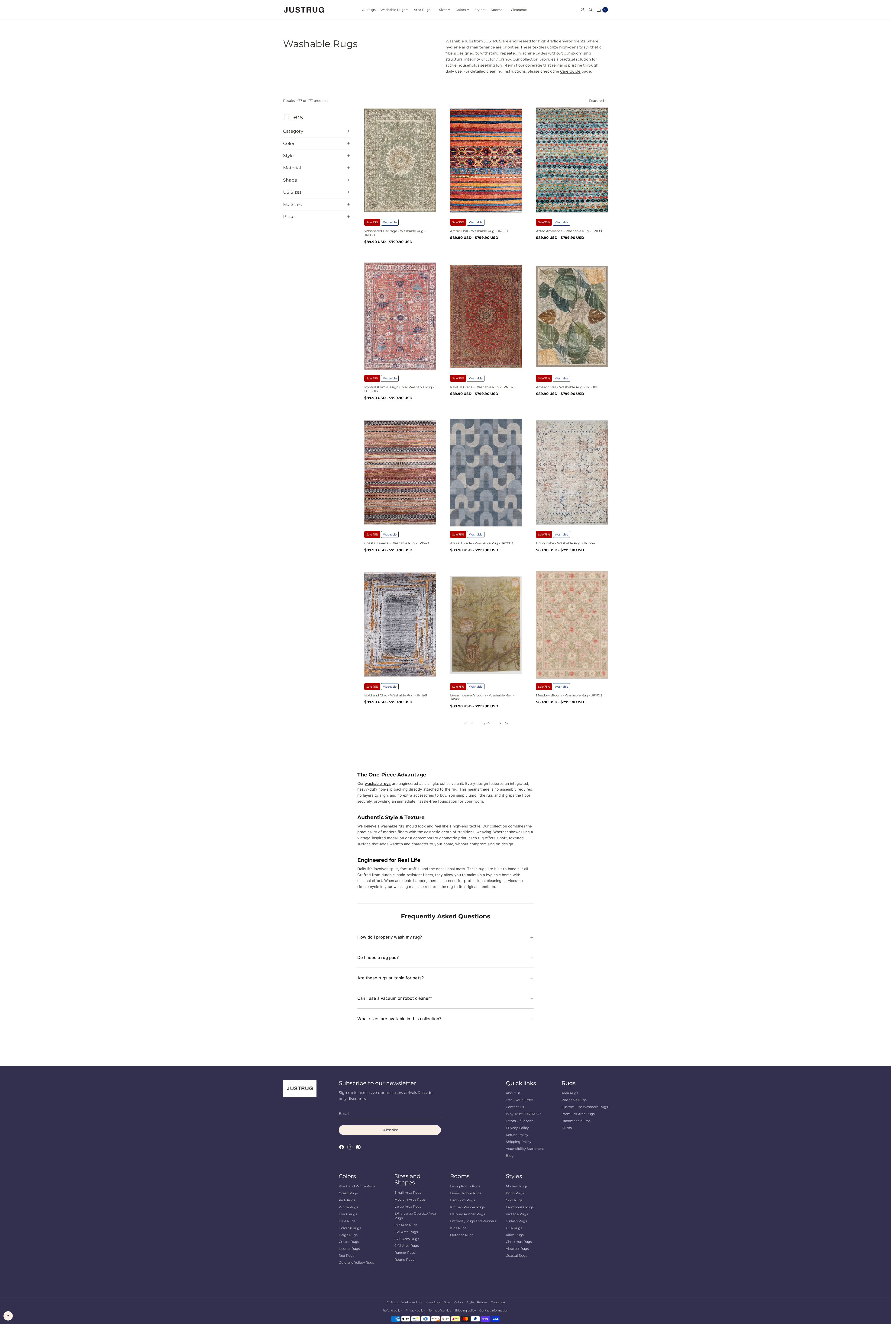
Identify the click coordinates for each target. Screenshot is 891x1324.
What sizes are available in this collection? (399, 1018)
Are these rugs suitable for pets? (390, 977)
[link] (463, 723)
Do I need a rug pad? (378, 957)
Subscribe (390, 1130)
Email (344, 1113)
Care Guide (570, 71)
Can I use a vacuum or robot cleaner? (394, 998)
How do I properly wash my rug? (389, 937)
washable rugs (378, 783)
